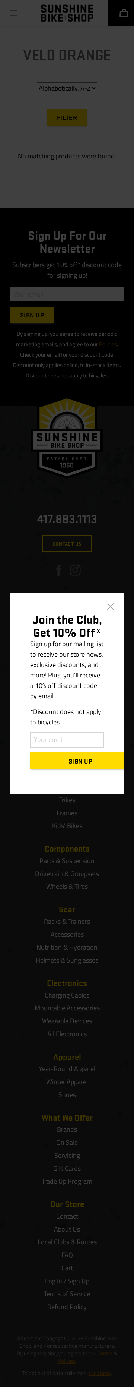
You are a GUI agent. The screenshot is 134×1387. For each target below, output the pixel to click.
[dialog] (67, 693)
